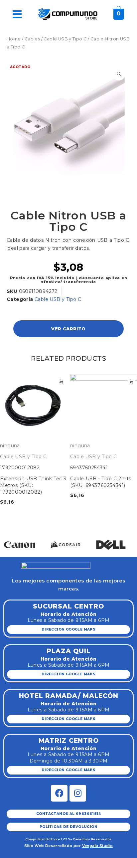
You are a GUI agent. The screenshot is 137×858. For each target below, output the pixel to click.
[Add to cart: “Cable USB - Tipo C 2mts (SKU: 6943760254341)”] (131, 381)
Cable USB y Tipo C (65, 38)
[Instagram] (77, 793)
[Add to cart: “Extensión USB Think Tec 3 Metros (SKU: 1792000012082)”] (61, 381)
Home (14, 38)
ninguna (10, 446)
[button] (12, 537)
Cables (32, 38)
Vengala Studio (97, 845)
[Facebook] (59, 793)
